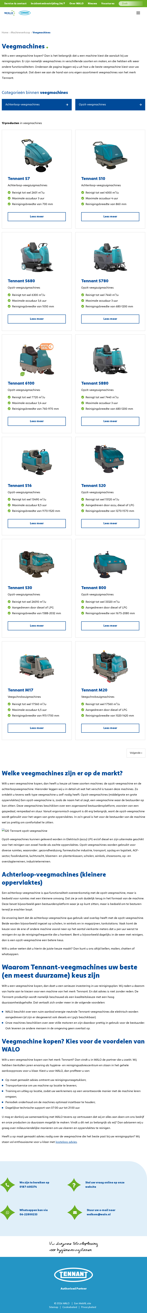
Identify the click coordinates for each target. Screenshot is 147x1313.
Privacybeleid (88, 1307)
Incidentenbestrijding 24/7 (48, 3)
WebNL (83, 1303)
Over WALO (76, 3)
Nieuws (92, 3)
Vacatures (107, 3)
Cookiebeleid (69, 1307)
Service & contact (15, 3)
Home (5, 32)
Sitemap (53, 1307)
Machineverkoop (20, 32)
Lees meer (37, 216)
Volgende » (136, 753)
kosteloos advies (66, 1142)
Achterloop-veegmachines (22, 104)
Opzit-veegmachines (92, 104)
